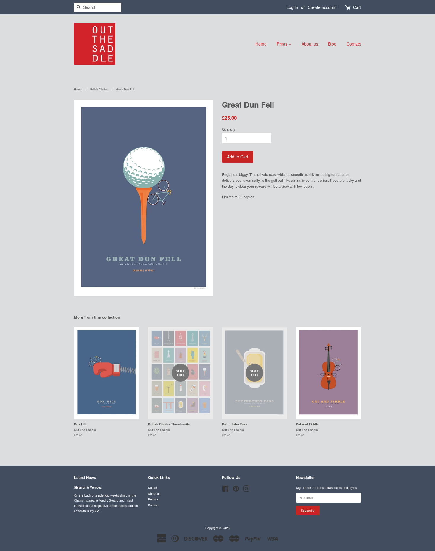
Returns (153, 499)
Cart (357, 7)
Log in (292, 7)
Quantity (228, 129)
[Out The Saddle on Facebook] (225, 490)
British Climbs (98, 89)
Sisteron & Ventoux (88, 487)
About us (310, 44)
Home (261, 44)
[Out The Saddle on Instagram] (246, 490)
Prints (283, 44)
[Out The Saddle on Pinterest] (236, 490)
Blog (332, 44)
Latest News (85, 477)
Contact (354, 44)
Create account (322, 7)
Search (153, 487)
